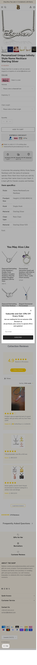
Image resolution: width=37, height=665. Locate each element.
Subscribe (18, 337)
